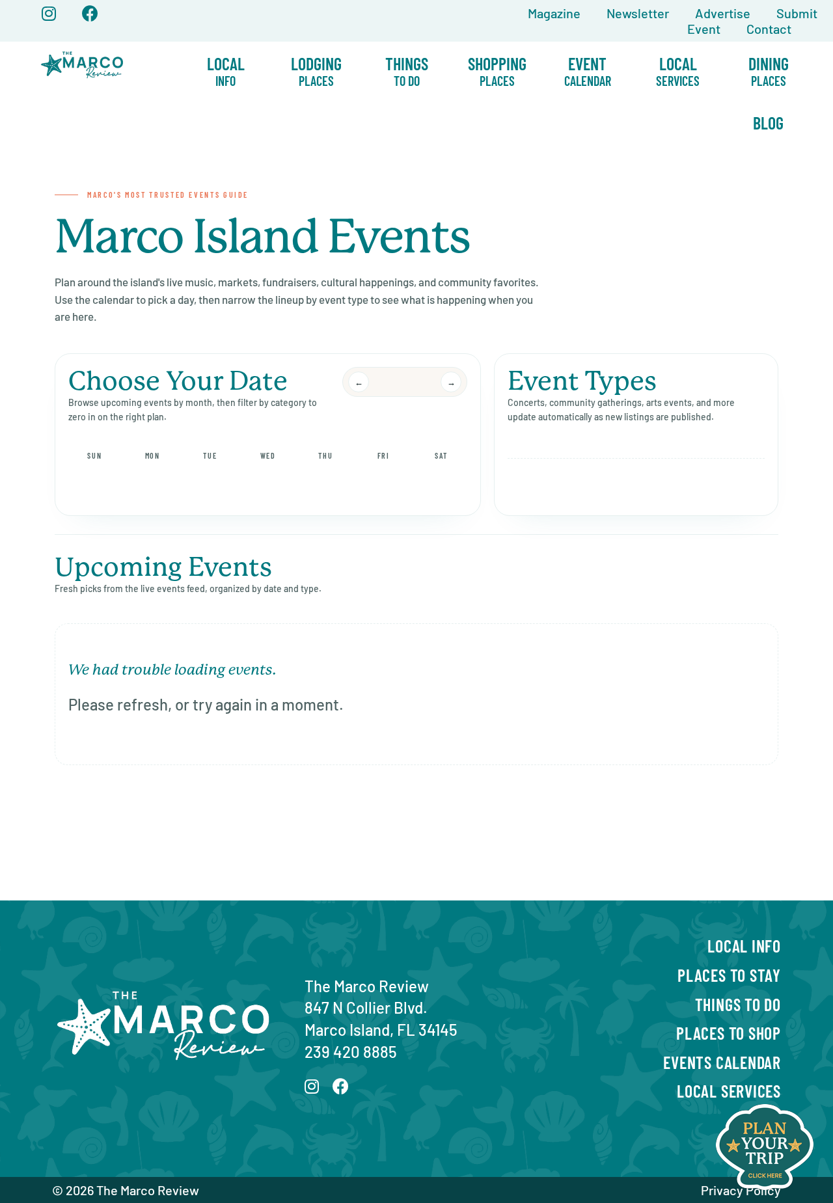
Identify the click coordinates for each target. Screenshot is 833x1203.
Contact (768, 28)
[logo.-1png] (82, 49)
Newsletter (638, 13)
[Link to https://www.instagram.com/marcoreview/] (49, 13)
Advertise (722, 13)
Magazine (554, 13)
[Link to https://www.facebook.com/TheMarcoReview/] (90, 13)
